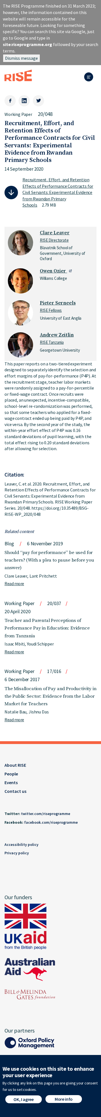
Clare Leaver (55, 233)
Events (11, 782)
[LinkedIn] (24, 100)
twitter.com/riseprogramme (45, 813)
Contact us (15, 791)
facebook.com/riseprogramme (51, 822)
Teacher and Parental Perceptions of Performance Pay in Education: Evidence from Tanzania (47, 628)
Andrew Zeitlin (57, 335)
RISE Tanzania (52, 342)
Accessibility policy (21, 844)
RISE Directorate (54, 240)
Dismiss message (21, 58)
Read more (14, 583)
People (11, 774)
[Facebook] (10, 100)
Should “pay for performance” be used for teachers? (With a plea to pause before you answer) (49, 560)
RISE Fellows (51, 310)
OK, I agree (23, 1099)
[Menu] (90, 77)
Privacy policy (16, 852)
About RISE (15, 765)
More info (64, 1099)
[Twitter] (38, 100)
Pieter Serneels (57, 303)
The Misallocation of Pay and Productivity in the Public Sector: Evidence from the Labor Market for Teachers (50, 696)
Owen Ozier (53, 271)
